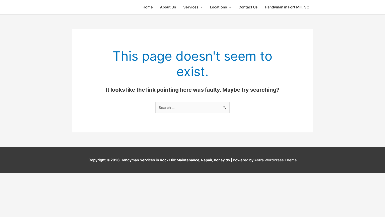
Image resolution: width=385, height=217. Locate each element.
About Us (168, 7)
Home (148, 7)
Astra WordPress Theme (275, 160)
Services (191, 7)
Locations (218, 7)
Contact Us (248, 7)
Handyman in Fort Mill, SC (287, 7)
